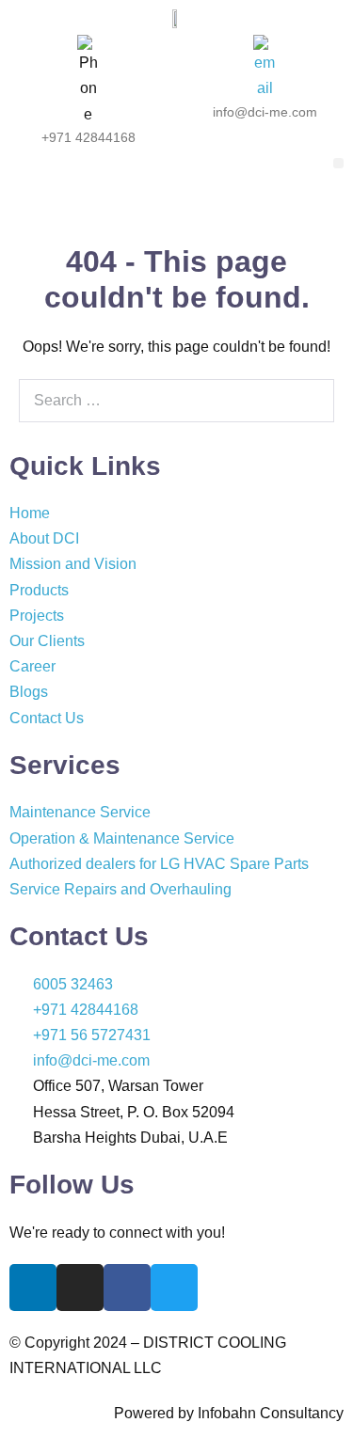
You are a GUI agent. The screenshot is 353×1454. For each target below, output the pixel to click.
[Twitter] (174, 1287)
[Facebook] (127, 1287)
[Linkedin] (32, 1287)
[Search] (310, 401)
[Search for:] (176, 400)
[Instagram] (80, 1287)
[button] (338, 163)
